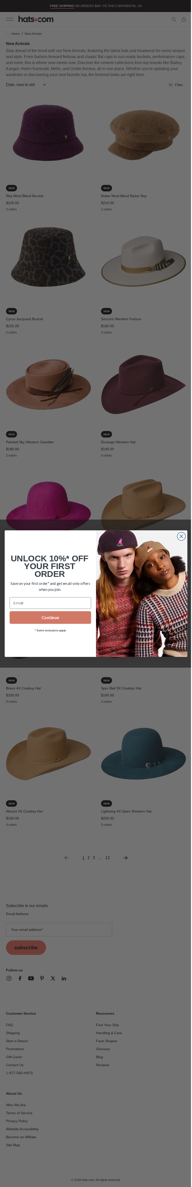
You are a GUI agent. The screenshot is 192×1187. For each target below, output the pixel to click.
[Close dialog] (179, 536)
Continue (48, 617)
